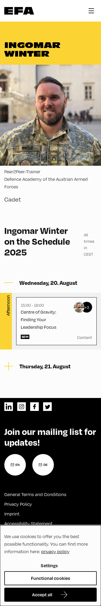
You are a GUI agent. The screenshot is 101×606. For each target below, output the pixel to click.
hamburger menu (91, 10)
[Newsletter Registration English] (15, 464)
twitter (47, 406)
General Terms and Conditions (35, 494)
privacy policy (55, 551)
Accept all (42, 594)
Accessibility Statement (28, 523)
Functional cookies (50, 578)
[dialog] (50, 565)
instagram (21, 406)
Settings (49, 565)
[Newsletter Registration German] (43, 464)
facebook (34, 406)
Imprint (11, 514)
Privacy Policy (18, 504)
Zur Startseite (19, 11)
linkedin (8, 406)
